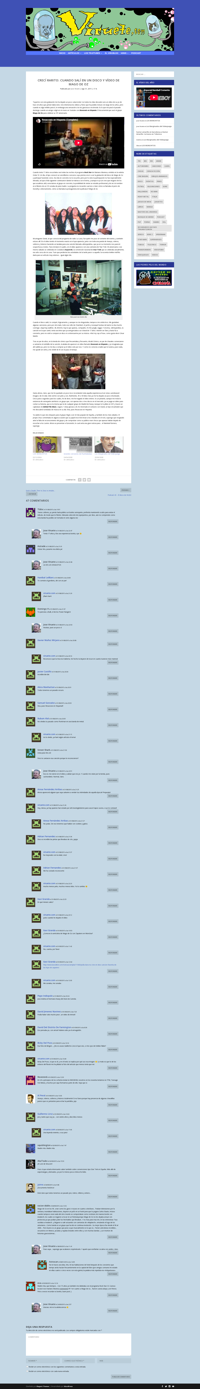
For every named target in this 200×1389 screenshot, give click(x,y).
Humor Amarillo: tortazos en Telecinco (152, 133)
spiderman (160, 234)
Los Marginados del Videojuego (107, 454)
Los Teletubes (92, 53)
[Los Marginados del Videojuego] (109, 444)
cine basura (143, 176)
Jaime (40, 1184)
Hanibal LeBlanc (46, 577)
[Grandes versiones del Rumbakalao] (78, 444)
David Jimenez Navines (49, 1011)
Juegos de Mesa (144, 202)
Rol (164, 222)
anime (158, 161)
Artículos (73, 53)
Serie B (141, 234)
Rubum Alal (43, 718)
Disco (140, 181)
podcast (136, 53)
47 (94, 89)
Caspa (166, 166)
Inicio (62, 53)
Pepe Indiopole (45, 995)
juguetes (158, 202)
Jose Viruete (75, 89)
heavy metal (143, 197)
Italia (154, 197)
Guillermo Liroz (45, 1113)
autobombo (143, 166)
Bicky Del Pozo (45, 1042)
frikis (159, 181)
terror (163, 244)
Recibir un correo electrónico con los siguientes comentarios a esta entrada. (57, 1367)
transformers (144, 250)
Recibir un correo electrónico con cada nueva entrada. (49, 1371)
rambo (156, 222)
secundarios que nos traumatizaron (147, 228)
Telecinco (151, 244)
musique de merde (146, 217)
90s (151, 161)
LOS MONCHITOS (40, 454)
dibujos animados (159, 176)
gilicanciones (153, 186)
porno (147, 222)
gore (165, 186)
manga (150, 207)
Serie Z (150, 234)
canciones (156, 166)
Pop (139, 222)
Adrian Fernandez (46, 836)
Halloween (142, 191)
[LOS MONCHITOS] (47, 444)
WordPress (68, 1386)
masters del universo (147, 212)
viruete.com (49, 593)
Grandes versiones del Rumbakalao (78, 454)
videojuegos (143, 255)
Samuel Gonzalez (46, 702)
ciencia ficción (153, 171)
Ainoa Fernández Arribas (50, 789)
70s (139, 161)
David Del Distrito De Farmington (54, 1027)
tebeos (141, 244)
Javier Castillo (45, 671)
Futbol (141, 186)
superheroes (155, 239)
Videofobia (159, 250)
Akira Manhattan (46, 687)
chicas (140, 171)
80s (145, 161)
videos (155, 255)
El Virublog (111, 53)
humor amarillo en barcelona (148, 132)
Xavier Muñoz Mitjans (49, 640)
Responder (112, 521)
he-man (154, 191)
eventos (149, 181)
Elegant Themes (43, 1386)
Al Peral (41, 1095)
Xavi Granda (44, 899)
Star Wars (142, 239)
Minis (123, 53)
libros (140, 207)
